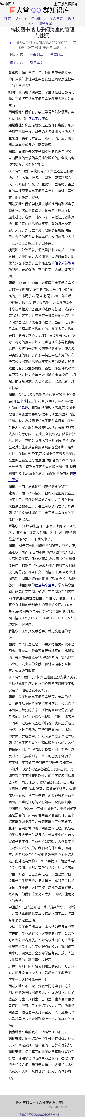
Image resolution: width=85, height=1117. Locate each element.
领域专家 (45, 23)
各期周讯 (38, 18)
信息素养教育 (64, 263)
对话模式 (16, 54)
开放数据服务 (67, 4)
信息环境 (25, 408)
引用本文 (36, 63)
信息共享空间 (45, 585)
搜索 (7, 18)
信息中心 (34, 118)
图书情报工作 (27, 401)
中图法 (9, 4)
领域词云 (56, 54)
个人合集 (56, 18)
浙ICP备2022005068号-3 (39, 1114)
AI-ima (21, 18)
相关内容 (16, 63)
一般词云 (36, 54)
